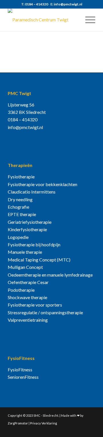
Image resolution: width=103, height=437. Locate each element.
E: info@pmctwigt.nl (66, 4)
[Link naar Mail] (91, 430)
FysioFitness (20, 369)
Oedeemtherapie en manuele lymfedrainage (50, 274)
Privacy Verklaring (43, 423)
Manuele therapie (25, 252)
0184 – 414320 (22, 119)
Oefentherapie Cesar (28, 282)
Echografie (18, 207)
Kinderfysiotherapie (27, 229)
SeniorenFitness (23, 377)
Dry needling (20, 199)
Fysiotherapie (21, 176)
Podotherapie (21, 290)
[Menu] (87, 19)
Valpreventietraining (28, 320)
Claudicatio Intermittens (32, 191)
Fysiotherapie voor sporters (35, 304)
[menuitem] (87, 19)
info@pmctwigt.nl (25, 127)
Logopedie (18, 237)
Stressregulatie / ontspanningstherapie (45, 312)
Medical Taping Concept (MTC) (39, 259)
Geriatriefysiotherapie (30, 222)
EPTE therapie (22, 214)
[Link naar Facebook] (82, 430)
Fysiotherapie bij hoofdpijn (34, 244)
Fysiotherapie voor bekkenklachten (42, 184)
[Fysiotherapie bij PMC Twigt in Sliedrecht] (43, 19)
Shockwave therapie (27, 297)
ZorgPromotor (18, 423)
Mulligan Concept (25, 267)
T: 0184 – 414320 (34, 4)
